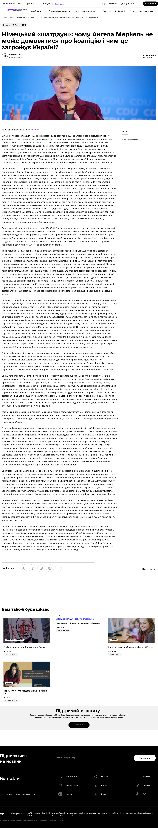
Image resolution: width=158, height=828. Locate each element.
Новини (113, 3)
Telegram (104, 776)
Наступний (147, 569)
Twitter (103, 794)
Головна (5, 18)
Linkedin (69, 794)
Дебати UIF (120, 11)
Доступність (127, 3)
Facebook (146, 785)
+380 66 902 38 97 (72, 776)
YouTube (104, 785)
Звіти (132, 11)
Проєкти (107, 11)
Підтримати (150, 3)
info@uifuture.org (72, 785)
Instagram (146, 776)
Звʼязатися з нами (12, 3)
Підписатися (144, 758)
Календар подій (146, 11)
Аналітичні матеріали (85, 11)
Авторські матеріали (58, 11)
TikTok (145, 794)
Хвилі (35, 130)
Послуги (46, 3)
